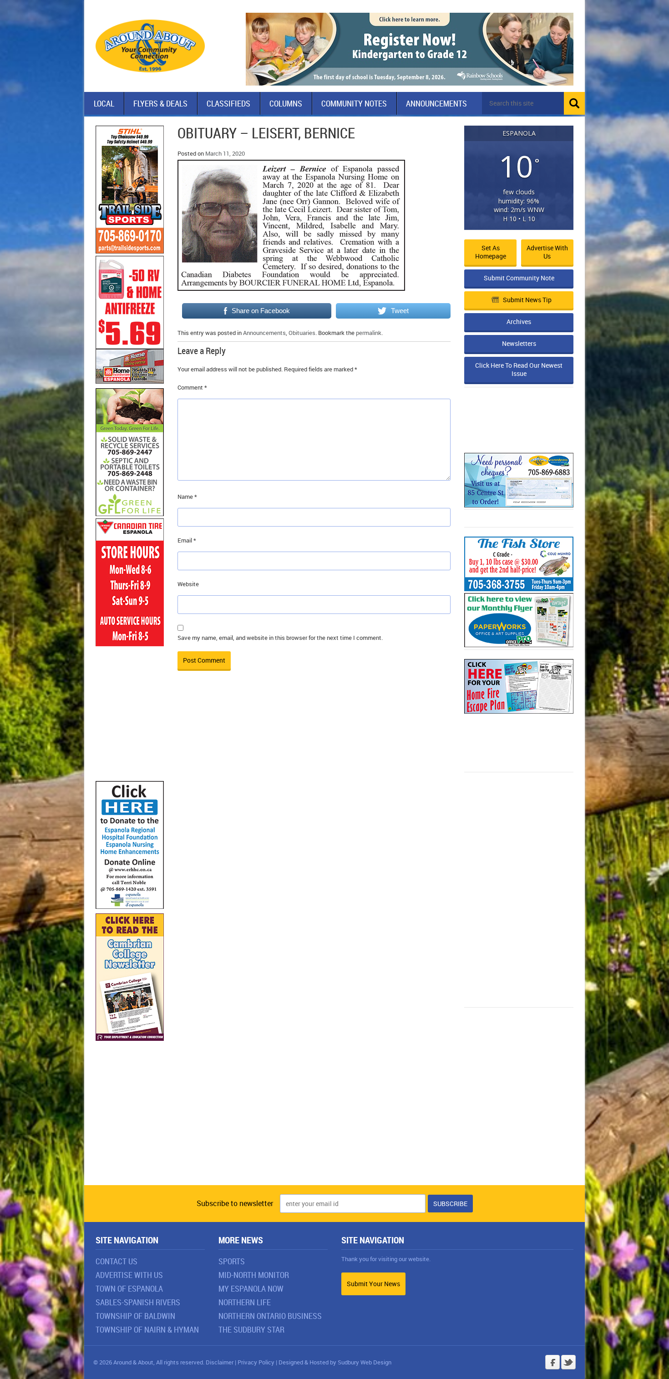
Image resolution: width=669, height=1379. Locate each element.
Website (188, 584)
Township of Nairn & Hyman (147, 1329)
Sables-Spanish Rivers (138, 1302)
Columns (285, 103)
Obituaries (302, 333)
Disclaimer (219, 1362)
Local (104, 103)
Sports (231, 1261)
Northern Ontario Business (270, 1315)
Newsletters (519, 343)
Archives (519, 321)
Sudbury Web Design (364, 1362)
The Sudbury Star (251, 1329)
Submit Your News (373, 1283)
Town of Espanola (129, 1288)
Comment (192, 387)
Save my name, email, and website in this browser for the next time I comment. (280, 638)
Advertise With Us (129, 1274)
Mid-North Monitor (253, 1274)
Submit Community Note (519, 278)
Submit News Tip (527, 299)
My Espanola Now (251, 1288)
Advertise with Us (547, 251)
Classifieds (228, 103)
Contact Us (116, 1261)
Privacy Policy (256, 1362)
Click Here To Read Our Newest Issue (519, 369)
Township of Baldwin (135, 1315)
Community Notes (354, 103)
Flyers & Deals (160, 103)
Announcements (436, 103)
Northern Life (244, 1302)
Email (186, 540)
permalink (368, 333)
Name (187, 496)
